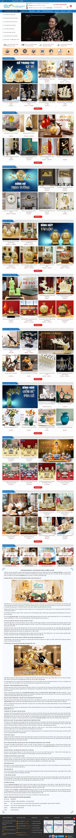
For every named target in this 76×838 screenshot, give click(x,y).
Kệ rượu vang (7, 643)
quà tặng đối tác (37, 761)
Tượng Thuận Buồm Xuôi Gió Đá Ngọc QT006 (64, 103)
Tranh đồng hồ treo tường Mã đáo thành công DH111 (65, 188)
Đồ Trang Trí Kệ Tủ (8, 58)
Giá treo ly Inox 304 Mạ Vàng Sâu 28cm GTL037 (47, 374)
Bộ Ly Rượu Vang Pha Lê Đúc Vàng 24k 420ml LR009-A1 (65, 374)
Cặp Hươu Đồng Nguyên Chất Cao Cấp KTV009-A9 (47, 79)
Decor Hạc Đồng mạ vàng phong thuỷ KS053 (29, 103)
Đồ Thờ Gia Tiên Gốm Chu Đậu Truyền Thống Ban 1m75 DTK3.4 (11, 482)
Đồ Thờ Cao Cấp (7, 437)
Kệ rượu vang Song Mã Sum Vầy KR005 (29, 373)
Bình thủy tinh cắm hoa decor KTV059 (29, 427)
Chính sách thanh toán (36, 821)
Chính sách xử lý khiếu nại (37, 832)
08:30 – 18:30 (25, 834)
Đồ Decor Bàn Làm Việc (9, 112)
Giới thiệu (32, 11)
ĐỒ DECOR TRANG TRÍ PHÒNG (11, 18)
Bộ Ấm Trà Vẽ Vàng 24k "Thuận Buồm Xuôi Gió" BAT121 (46, 512)
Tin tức (57, 11)
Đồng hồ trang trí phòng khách (11, 697)
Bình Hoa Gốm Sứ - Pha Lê (9, 383)
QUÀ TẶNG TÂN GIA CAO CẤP (10, 21)
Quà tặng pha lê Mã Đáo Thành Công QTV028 (47, 157)
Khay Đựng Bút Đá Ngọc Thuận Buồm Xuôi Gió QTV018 (64, 296)
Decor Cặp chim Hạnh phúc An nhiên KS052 (11, 103)
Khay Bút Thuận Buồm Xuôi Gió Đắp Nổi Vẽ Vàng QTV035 (65, 320)
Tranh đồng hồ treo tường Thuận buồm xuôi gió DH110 (46, 188)
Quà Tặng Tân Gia (29, 565)
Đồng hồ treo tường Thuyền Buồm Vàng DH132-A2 (47, 211)
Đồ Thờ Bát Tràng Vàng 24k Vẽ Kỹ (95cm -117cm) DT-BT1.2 (11, 458)
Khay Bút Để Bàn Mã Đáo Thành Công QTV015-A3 (46, 296)
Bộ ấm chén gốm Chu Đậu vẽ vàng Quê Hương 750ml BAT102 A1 (29, 536)
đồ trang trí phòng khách (15, 736)
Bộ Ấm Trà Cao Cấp (8, 491)
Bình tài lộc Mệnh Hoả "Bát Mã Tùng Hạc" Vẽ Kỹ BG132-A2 (65, 265)
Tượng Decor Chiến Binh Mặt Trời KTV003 (65, 156)
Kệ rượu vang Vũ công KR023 (11, 373)
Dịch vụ (63, 11)
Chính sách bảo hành (36, 827)
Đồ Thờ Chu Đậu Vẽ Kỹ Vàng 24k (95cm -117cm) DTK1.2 (29, 458)
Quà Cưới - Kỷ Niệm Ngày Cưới (65, 565)
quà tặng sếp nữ (24, 761)
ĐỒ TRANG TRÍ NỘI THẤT (9, 14)
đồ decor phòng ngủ (27, 736)
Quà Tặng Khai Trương (47, 565)
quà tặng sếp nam (16, 761)
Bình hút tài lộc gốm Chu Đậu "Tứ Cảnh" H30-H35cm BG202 (29, 265)
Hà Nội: (4, 826)
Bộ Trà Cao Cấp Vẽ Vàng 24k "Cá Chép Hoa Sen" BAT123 (65, 512)
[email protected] (7, 1)
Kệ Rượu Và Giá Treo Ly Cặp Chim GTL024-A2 (29, 350)
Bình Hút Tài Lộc (7, 220)
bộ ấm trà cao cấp (26, 723)
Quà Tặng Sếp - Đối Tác (11, 565)
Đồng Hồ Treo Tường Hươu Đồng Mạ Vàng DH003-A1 (29, 211)
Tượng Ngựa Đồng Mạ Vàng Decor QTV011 (65, 79)
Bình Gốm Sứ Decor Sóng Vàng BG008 (47, 403)
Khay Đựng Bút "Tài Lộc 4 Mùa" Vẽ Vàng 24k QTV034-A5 (47, 320)
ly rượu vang (62, 677)
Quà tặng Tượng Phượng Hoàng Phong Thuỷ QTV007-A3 (29, 157)
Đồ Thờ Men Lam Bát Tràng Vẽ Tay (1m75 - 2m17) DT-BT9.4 (29, 482)
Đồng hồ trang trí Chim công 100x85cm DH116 (65, 211)
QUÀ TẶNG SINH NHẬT (9, 28)
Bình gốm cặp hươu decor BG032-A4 (65, 403)
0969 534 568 (26, 823)
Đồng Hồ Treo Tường (8, 166)
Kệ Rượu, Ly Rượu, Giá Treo (10, 329)
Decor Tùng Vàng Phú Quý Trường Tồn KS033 (11, 157)
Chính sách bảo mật (35, 825)
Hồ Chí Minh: (5, 833)
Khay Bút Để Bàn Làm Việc (9, 275)
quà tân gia (30, 761)
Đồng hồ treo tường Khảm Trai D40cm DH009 (11, 211)
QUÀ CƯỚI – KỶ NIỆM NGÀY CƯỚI (11, 39)
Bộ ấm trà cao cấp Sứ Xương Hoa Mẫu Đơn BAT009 (65, 536)
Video (38, 11)
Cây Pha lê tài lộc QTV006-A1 (29, 133)
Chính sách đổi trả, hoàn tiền (37, 830)
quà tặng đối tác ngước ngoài (48, 761)
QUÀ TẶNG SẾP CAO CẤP (9, 32)
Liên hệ (69, 11)
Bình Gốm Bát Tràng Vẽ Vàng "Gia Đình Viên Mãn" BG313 (11, 242)
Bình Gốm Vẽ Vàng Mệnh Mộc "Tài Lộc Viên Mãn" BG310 (29, 242)
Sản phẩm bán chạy (47, 11)
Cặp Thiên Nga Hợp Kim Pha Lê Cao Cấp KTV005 (47, 103)
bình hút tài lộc (44, 692)
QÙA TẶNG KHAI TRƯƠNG (10, 25)
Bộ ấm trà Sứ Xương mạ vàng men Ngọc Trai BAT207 (47, 536)
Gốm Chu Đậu (52, 692)
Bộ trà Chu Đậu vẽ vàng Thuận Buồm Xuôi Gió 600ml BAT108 (11, 536)
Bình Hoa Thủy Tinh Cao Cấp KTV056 (65, 427)
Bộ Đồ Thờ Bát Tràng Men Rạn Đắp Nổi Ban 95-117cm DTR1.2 (65, 482)
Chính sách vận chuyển (36, 823)
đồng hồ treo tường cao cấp (43, 699)
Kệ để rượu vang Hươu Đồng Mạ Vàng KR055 (11, 350)
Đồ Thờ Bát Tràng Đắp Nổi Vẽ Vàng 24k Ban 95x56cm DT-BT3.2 (47, 482)
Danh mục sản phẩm (11, 11)
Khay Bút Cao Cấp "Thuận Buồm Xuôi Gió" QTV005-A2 (11, 320)
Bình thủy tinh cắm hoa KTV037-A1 (11, 427)
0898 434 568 (26, 821)
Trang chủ (24, 11)
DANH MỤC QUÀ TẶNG (8, 545)
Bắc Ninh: (4, 829)
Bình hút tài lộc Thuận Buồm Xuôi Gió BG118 (47, 265)
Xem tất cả (37, 108)
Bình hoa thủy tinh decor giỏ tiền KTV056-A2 (47, 428)
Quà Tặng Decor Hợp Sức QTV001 (11, 133)
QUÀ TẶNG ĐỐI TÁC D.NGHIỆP (10, 36)
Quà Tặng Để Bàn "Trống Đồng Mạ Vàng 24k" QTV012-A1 (29, 320)
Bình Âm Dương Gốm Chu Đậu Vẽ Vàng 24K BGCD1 (11, 265)
